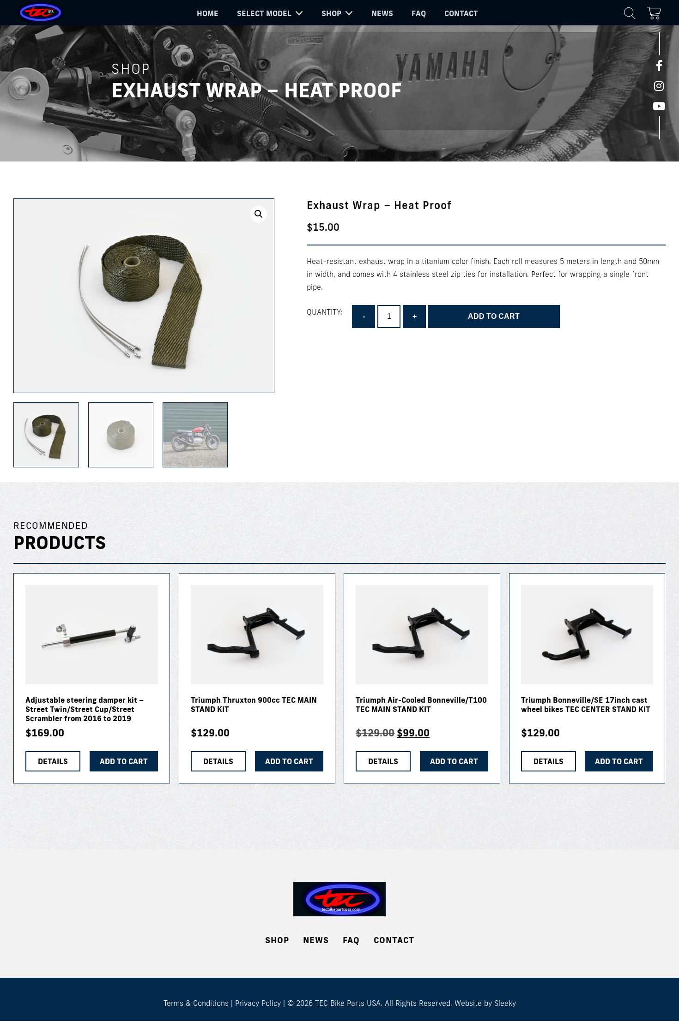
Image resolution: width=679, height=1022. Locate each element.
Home (207, 13)
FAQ (419, 13)
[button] (258, 214)
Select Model (264, 13)
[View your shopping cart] (656, 11)
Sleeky (505, 1003)
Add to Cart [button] (124, 761)
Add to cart (494, 316)
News (382, 13)
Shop (331, 13)
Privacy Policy (258, 1003)
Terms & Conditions (196, 1003)
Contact (461, 13)
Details (53, 761)
